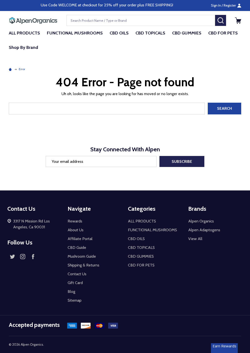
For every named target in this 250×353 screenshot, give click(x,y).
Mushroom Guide (82, 256)
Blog (71, 291)
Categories (142, 208)
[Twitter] (12, 256)
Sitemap (75, 300)
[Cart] (238, 20)
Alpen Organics (201, 221)
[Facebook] (33, 256)
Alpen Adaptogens (204, 230)
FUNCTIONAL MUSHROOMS (75, 33)
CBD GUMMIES (186, 33)
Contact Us (77, 274)
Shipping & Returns (83, 265)
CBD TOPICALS (150, 33)
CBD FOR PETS (223, 33)
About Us (75, 230)
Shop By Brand (23, 47)
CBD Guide (77, 247)
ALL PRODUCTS (24, 33)
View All (195, 238)
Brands (197, 208)
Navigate (79, 208)
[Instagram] (23, 256)
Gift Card (75, 282)
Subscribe (182, 161)
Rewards (75, 221)
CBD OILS (119, 33)
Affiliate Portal (80, 238)
